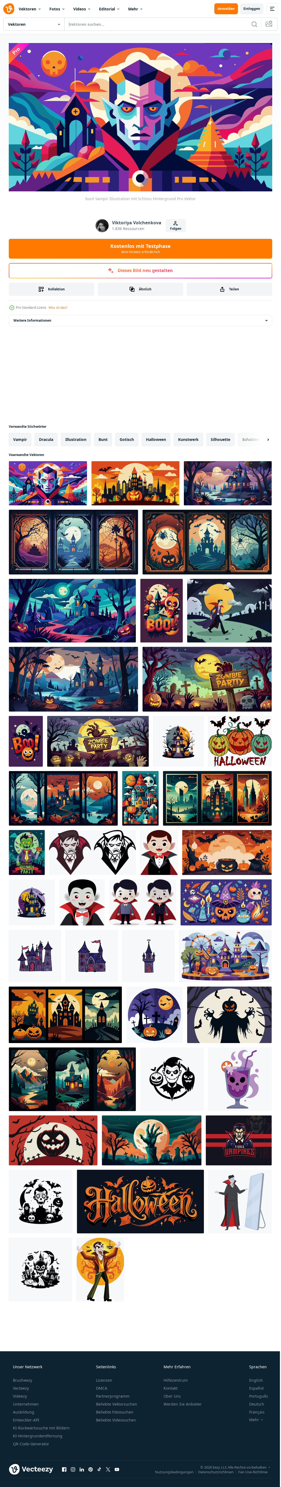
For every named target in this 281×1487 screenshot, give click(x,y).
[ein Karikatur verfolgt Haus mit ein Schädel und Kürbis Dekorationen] (161, 608)
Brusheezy (22, 1378)
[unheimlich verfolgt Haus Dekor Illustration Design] (32, 900)
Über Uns (171, 1394)
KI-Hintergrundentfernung (37, 1433)
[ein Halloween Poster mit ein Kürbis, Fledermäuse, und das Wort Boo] (26, 738)
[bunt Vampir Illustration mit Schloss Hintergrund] (48, 481)
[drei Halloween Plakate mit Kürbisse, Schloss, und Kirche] (65, 1012)
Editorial (107, 9)
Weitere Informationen (32, 318)
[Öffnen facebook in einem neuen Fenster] (64, 1467)
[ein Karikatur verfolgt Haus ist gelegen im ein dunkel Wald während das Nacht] (72, 608)
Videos (79, 9)
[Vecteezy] (8, 8)
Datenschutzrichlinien (211, 1469)
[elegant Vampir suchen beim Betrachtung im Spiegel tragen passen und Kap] (240, 1199)
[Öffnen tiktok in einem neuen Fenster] (99, 1467)
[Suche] (250, 24)
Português (255, 1394)
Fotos (54, 9)
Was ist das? (58, 305)
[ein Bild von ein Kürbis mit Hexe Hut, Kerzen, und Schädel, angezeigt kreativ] (226, 900)
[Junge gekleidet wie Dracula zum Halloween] (159, 850)
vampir (20, 437)
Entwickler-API (25, 1417)
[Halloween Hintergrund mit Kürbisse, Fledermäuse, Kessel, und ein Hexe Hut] (227, 850)
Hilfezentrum (175, 1378)
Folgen (173, 226)
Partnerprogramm (112, 1394)
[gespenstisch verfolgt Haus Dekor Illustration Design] (178, 738)
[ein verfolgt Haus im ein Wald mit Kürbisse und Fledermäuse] (73, 676)
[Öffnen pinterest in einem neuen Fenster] (90, 1467)
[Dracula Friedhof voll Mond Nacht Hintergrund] (229, 608)
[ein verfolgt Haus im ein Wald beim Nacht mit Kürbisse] (228, 481)
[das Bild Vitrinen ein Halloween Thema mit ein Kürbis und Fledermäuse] (140, 1199)
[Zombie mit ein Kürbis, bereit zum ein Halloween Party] (27, 850)
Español (253, 1386)
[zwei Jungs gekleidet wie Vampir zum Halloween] (142, 900)
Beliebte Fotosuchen (114, 1409)
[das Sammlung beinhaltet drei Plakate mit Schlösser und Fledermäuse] (217, 796)
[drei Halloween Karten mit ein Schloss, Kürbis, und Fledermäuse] (207, 539)
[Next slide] (259, 437)
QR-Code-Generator (30, 1441)
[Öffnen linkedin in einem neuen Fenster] (82, 1467)
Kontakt (170, 1386)
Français (253, 1409)
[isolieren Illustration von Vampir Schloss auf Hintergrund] (35, 953)
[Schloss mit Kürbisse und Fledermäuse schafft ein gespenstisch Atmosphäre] (135, 481)
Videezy (19, 1394)
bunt (103, 437)
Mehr (133, 9)
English (252, 1378)
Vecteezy (20, 1386)
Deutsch (253, 1401)
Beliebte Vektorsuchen (116, 1401)
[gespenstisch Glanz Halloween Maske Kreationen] (172, 1077)
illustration (75, 437)
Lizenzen (103, 1378)
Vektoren (27, 9)
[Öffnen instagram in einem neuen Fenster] (73, 1467)
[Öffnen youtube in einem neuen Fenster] (117, 1467)
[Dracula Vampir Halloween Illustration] (100, 1267)
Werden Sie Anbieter (182, 1401)
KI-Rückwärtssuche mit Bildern (40, 1425)
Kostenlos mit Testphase (138, 246)
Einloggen (247, 8)
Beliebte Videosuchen (115, 1417)
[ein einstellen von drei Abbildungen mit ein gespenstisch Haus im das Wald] (72, 1077)
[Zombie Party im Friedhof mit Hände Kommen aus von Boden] (98, 738)
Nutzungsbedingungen (170, 1469)
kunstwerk (188, 437)
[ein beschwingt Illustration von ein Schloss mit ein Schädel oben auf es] (140, 796)
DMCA (101, 1386)
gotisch (127, 437)
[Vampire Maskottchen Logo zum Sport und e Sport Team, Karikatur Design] (239, 1138)
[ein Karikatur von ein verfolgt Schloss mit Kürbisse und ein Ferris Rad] (225, 953)
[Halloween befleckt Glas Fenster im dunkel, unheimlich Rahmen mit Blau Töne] (73, 539)
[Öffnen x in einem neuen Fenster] (108, 1467)
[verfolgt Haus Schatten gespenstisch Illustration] (40, 1199)
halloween (156, 437)
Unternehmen (25, 1401)
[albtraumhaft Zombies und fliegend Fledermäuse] (40, 1267)
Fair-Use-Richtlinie (248, 1469)
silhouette (220, 437)
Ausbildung (23, 1409)
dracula (46, 437)
